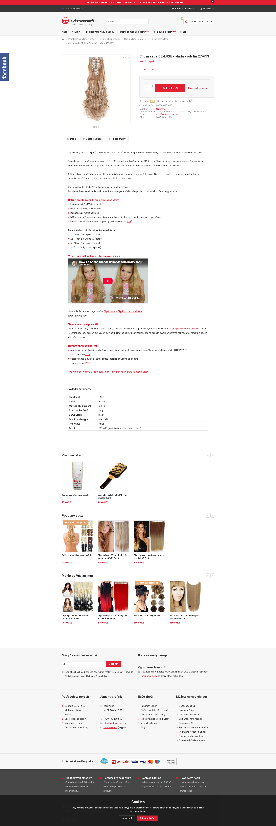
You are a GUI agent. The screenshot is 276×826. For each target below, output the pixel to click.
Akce (64, 31)
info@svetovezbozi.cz (114, 723)
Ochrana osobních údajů (191, 736)
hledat (145, 21)
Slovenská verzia (74, 8)
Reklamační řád (186, 723)
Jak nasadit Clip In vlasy (153, 714)
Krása (183, 31)
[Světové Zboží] (63, 39)
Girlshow (160, 109)
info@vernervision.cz (166, 114)
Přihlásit (207, 8)
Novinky (76, 31)
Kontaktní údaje (186, 710)
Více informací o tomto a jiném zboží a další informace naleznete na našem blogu (108, 371)
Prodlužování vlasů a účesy (99, 31)
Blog (143, 727)
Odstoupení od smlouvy (77, 727)
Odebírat (113, 663)
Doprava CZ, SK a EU (75, 706)
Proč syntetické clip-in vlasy (155, 718)
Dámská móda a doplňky (133, 31)
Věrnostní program (74, 723)
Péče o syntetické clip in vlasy (156, 710)
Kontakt (68, 714)
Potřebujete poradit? (182, 8)
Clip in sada (109, 311)
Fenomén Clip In (149, 706)
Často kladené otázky (75, 718)
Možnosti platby (73, 710)
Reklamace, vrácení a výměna (193, 727)
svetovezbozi (110, 727)
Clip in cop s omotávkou (130, 311)
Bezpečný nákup (187, 706)
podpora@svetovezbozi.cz (186, 328)
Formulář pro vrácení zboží (192, 731)
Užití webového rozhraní (191, 718)
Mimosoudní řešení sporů (192, 740)
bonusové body (149, 676)
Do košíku (168, 88)
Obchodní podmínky (189, 714)
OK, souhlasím (147, 818)
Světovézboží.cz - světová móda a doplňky (79, 21)
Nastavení (127, 818)
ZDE (129, 221)
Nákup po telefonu (196, 88)
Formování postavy (163, 31)
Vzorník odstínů (149, 723)
